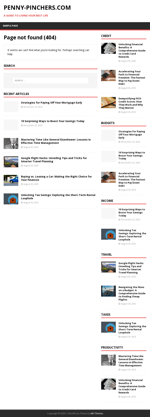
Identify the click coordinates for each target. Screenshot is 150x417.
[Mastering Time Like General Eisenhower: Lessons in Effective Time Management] (11, 146)
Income (107, 201)
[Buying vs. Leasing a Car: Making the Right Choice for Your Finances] (11, 184)
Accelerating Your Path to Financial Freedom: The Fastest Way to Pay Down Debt (132, 77)
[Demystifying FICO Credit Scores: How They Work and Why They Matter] (108, 106)
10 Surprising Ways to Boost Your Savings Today (53, 121)
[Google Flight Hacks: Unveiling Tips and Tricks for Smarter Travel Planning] (11, 165)
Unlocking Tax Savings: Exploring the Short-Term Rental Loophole (58, 196)
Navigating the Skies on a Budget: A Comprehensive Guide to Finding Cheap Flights (132, 293)
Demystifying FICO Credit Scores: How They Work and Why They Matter (131, 103)
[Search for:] (50, 80)
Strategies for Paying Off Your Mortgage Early (51, 102)
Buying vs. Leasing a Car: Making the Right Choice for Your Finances (56, 178)
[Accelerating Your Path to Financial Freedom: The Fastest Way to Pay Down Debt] (108, 79)
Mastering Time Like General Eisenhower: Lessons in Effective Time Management (56, 141)
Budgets (108, 123)
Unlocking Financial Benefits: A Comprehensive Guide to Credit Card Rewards (132, 50)
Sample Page (10, 25)
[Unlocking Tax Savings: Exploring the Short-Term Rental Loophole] (11, 202)
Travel (106, 255)
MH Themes (97, 413)
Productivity (112, 347)
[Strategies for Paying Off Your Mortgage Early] (11, 109)
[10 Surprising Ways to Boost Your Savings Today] (11, 128)
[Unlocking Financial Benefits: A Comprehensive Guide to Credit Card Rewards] (108, 51)
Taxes (105, 315)
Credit (106, 36)
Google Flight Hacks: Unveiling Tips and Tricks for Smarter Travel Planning (54, 159)
